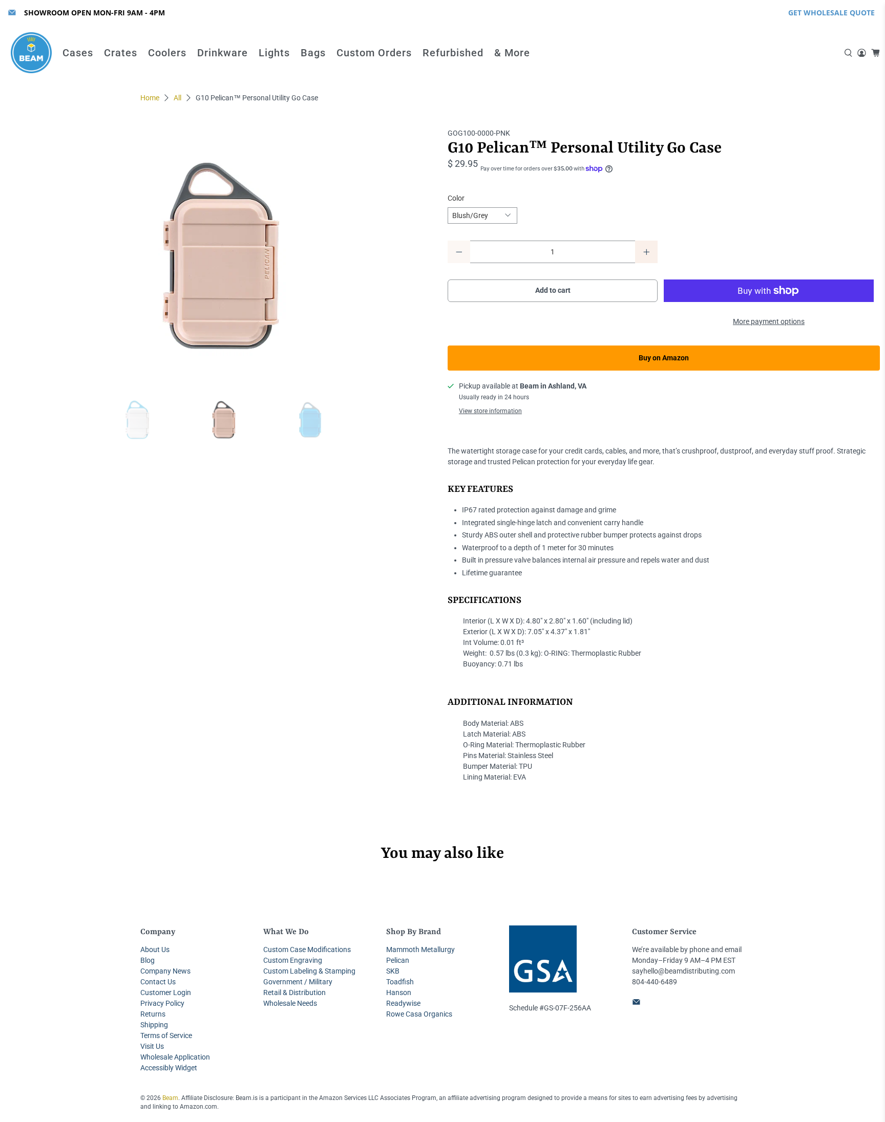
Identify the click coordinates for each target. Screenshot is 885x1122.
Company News (165, 971)
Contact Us (158, 982)
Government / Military (297, 982)
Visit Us (152, 1046)
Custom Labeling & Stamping (309, 971)
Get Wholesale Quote (831, 12)
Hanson (398, 992)
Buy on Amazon (664, 358)
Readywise (403, 1003)
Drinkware (222, 53)
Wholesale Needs (290, 1003)
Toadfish (400, 982)
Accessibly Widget (168, 1068)
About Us (155, 949)
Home (149, 97)
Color (456, 198)
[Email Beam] (12, 12)
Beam (170, 1098)
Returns (152, 1014)
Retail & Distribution (294, 992)
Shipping (154, 1025)
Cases (77, 53)
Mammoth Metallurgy (420, 949)
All (177, 97)
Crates (120, 53)
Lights (274, 53)
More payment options (769, 321)
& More (512, 53)
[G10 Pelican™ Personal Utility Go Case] (221, 256)
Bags (313, 53)
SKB (392, 971)
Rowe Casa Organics (419, 1014)
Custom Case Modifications (307, 949)
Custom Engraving (292, 960)
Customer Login (165, 992)
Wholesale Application (175, 1057)
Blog (147, 960)
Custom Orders (374, 53)
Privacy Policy (162, 1003)
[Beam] (31, 52)
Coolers (167, 53)
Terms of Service (166, 1035)
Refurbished (453, 53)
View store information (490, 411)
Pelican (397, 960)
